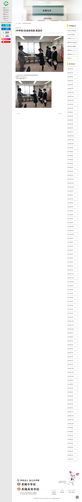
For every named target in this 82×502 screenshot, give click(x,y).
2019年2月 (70, 408)
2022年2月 (70, 266)
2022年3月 (70, 262)
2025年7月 (70, 108)
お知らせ (69, 58)
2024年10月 (70, 143)
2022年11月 (70, 230)
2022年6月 (70, 250)
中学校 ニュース (71, 38)
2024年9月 (70, 147)
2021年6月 (70, 297)
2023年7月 (70, 199)
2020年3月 (70, 356)
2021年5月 (70, 301)
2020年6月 (70, 344)
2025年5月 (70, 116)
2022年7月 (70, 246)
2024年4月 (70, 163)
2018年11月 (70, 419)
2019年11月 (70, 372)
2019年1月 (70, 412)
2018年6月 (70, 439)
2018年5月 (70, 443)
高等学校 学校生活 (72, 42)
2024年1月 (70, 175)
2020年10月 (70, 329)
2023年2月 (70, 218)
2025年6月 (70, 112)
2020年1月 (70, 364)
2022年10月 (70, 234)
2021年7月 (70, 293)
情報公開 (62, 492)
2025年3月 (70, 124)
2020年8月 (70, 337)
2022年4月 (70, 258)
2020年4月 (70, 352)
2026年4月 (70, 84)
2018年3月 (70, 451)
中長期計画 (54, 494)
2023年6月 (70, 203)
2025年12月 (70, 92)
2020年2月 (70, 360)
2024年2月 (70, 171)
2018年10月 (70, 423)
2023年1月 (70, 222)
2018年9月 (70, 427)
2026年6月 (70, 76)
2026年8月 (70, 69)
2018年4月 (70, 447)
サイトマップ (54, 490)
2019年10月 (70, 376)
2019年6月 (70, 392)
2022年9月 (70, 238)
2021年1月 (70, 317)
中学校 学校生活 (71, 30)
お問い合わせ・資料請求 (6, 22)
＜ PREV (18, 113)
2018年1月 (70, 459)
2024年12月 (70, 136)
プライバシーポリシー (72, 490)
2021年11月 (70, 277)
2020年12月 (70, 321)
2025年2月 (70, 128)
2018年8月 (70, 431)
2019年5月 (70, 396)
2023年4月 (70, 210)
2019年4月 (70, 400)
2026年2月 (70, 88)
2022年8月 (70, 242)
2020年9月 (70, 333)
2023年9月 (70, 191)
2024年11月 (70, 139)
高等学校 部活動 (71, 46)
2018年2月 (70, 455)
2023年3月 (70, 214)
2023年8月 (70, 195)
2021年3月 (70, 309)
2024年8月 (70, 151)
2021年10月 (70, 281)
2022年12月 (70, 226)
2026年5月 (70, 80)
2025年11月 (70, 96)
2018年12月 (70, 415)
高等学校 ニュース (72, 50)
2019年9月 (70, 380)
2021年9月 (70, 285)
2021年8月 (70, 289)
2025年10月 (70, 100)
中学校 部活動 (71, 34)
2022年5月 (70, 254)
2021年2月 (70, 313)
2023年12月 (70, 179)
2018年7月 (70, 435)
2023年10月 (70, 187)
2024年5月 (70, 159)
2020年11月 (70, 325)
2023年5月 (70, 207)
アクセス (6, 20)
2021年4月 (70, 305)
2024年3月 (70, 167)
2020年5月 (70, 348)
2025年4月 (70, 120)
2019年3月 (70, 404)
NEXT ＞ (60, 113)
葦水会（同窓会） (72, 492)
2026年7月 (70, 72)
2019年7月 (70, 388)
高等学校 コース (71, 54)
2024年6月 (70, 155)
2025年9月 (70, 104)
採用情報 (54, 492)
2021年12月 (70, 274)
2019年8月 (70, 384)
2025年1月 (70, 132)
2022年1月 (70, 270)
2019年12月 (70, 368)
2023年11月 (70, 183)
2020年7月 (70, 341)
